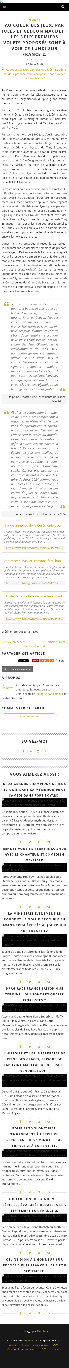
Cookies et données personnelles (22, 1349)
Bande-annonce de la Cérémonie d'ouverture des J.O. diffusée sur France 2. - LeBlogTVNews (34, 525)
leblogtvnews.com (47, 694)
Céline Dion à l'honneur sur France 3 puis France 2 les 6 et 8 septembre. (34, 1265)
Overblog (43, 1331)
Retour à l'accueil (34, 646)
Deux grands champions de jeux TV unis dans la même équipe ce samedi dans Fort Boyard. (34, 789)
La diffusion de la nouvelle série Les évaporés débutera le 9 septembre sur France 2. (34, 1205)
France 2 (34, 20)
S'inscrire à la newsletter (17, 669)
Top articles (13, 1344)
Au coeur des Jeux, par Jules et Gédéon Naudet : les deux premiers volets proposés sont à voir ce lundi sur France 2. (34, 39)
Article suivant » (57, 642)
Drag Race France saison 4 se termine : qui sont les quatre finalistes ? (34, 994)
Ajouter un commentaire (29, 717)
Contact (25, 1344)
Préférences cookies (51, 1349)
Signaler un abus (41, 1344)
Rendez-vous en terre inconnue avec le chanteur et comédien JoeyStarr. (34, 854)
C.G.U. (55, 1344)
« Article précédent (13, 642)
